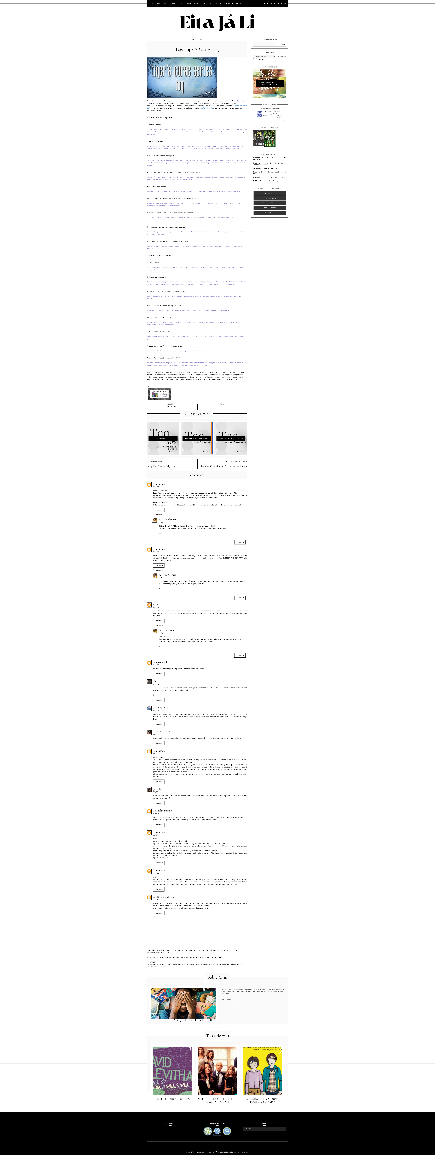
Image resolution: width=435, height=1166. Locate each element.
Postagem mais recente (159, 461)
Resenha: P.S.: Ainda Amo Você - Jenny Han (269, 173)
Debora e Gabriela (164, 896)
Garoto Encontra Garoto (172, 1099)
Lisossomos (158, 695)
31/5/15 (156, 873)
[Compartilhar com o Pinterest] (175, 407)
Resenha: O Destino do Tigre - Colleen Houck (223, 466)
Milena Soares (161, 731)
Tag (222, 407)
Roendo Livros (270, 213)
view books (279, 120)
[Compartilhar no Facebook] (172, 407)
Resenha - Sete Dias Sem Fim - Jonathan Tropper (269, 164)
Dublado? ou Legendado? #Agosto (267, 181)
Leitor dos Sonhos (269, 208)
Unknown (159, 484)
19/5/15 (156, 734)
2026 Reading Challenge (270, 108)
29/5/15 (156, 792)
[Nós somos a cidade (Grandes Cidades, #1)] (258, 145)
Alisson (267, 112)
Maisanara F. (160, 662)
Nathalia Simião (162, 810)
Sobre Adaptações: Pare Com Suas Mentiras (270, 83)
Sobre (217, 3)
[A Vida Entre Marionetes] (270, 147)
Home (152, 3)
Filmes (172, 3)
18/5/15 (156, 684)
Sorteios (228, 3)
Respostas (159, 515)
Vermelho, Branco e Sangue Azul (266, 168)
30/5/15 (156, 813)
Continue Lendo (227, 999)
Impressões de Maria (269, 203)
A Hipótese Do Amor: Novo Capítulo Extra (269, 177)
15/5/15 (156, 487)
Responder (159, 510)
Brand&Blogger (226, 1152)
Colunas (206, 3)
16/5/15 (162, 522)
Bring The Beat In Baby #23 (161, 466)
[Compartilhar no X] (168, 407)
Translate (261, 59)
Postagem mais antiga (235, 461)
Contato (239, 3)
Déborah (158, 681)
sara (155, 604)
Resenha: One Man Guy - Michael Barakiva (269, 158)
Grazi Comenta (270, 198)
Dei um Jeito (160, 707)
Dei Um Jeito (270, 193)
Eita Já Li (194, 1152)
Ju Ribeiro (159, 789)
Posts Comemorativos (189, 3)
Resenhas (161, 3)
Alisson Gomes (167, 519)
